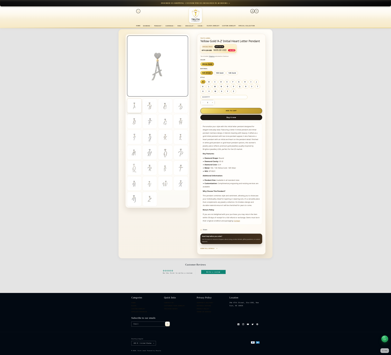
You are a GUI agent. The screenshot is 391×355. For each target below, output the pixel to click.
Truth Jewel (142, 350)
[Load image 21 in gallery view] (134, 183)
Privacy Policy (203, 308)
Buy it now (231, 117)
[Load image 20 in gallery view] (181, 168)
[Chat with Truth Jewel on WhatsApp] (384, 338)
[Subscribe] (167, 324)
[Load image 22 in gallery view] (150, 183)
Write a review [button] (213, 272)
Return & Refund (204, 305)
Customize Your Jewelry (174, 305)
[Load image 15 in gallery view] (165, 152)
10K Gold (220, 73)
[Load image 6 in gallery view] (150, 121)
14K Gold (232, 73)
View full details (207, 248)
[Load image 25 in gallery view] (134, 199)
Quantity (206, 97)
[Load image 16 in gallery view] (181, 152)
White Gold (207, 64)
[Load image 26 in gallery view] (150, 199)
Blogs (133, 305)
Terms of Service (204, 312)
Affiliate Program (139, 312)
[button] (138, 11)
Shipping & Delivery (205, 302)
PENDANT (157, 25)
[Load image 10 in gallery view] (150, 137)
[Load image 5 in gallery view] (134, 121)
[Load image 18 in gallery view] (150, 168)
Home (133, 302)
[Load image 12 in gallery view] (181, 137)
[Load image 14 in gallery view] (150, 152)
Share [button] (205, 230)
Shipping (211, 56)
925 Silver (206, 73)
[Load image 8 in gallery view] (181, 121)
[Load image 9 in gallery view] (134, 137)
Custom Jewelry (138, 308)
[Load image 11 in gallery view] (165, 137)
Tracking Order (171, 308)
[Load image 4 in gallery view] (181, 106)
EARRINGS (170, 25)
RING (179, 25)
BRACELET (190, 25)
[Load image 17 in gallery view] (134, 168)
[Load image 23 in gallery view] (165, 183)
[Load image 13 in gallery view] (134, 152)
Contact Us (169, 302)
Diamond (146, 25)
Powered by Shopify (154, 350)
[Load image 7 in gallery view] (165, 121)
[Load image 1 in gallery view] (134, 105)
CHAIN (200, 25)
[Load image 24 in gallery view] (181, 183)
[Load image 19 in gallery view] (165, 168)
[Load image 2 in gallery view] (150, 106)
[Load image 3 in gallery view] (165, 106)
